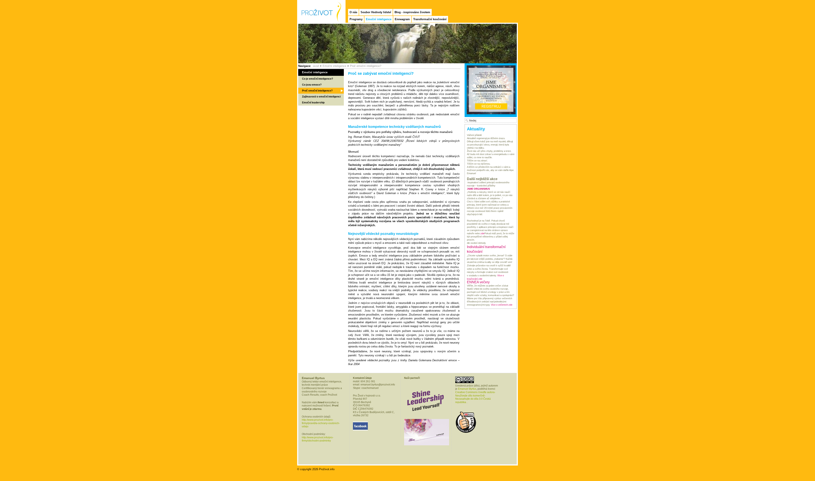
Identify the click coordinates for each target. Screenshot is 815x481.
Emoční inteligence (378, 19)
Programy (356, 19)
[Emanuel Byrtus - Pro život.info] (321, 7)
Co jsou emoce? (312, 84)
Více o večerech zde (501, 304)
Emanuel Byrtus (467, 388)
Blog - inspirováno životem (412, 12)
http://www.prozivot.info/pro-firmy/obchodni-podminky (317, 439)
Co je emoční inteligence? (317, 78)
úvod (316, 66)
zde (482, 233)
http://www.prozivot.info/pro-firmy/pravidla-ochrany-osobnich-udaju (321, 423)
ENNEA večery (478, 282)
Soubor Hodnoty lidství (376, 12)
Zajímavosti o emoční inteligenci (321, 96)
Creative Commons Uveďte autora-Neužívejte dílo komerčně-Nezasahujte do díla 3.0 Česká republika (475, 397)
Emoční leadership (313, 102)
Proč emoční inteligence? (365, 66)
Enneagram (402, 19)
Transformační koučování (430, 19)
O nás (353, 12)
